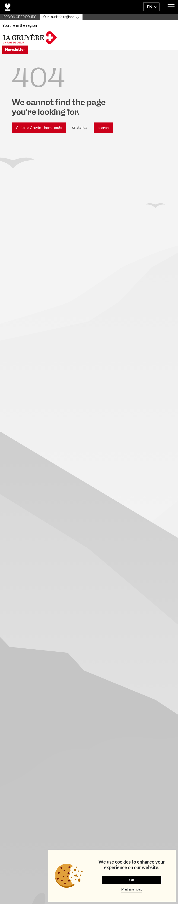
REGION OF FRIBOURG (19, 17)
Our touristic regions (58, 17)
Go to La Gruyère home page (39, 128)
